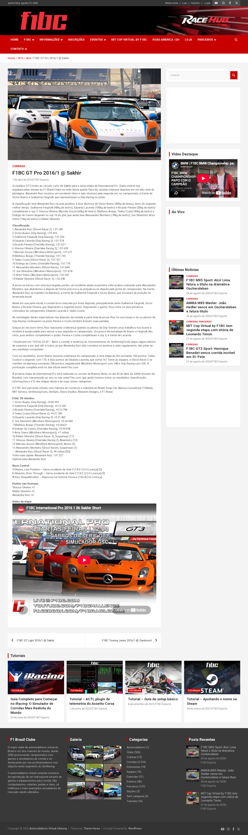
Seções (131, 791)
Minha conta (171, 3)
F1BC (27, 39)
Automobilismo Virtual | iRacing (48, 828)
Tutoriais (17, 656)
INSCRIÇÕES (76, 39)
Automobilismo (136, 747)
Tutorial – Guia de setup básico (153, 699)
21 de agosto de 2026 (198, 338)
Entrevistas (133, 767)
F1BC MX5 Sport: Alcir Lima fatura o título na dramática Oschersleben (208, 284)
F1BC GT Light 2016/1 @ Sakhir (35, 640)
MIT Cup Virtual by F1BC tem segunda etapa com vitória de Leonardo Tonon (209, 330)
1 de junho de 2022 (80, 708)
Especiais (132, 776)
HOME (15, 39)
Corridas (18, 166)
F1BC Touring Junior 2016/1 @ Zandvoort (127, 640)
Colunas (132, 757)
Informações (50, 39)
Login (207, 3)
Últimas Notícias (185, 270)
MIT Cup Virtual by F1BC (129, 39)
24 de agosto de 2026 (198, 293)
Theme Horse (92, 828)
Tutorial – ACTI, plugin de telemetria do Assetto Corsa (91, 701)
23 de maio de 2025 (22, 717)
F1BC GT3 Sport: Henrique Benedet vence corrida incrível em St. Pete (210, 352)
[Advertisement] (203, 115)
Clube (130, 752)
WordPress (135, 828)
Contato (17, 49)
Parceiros (205, 39)
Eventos (96, 39)
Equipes (131, 771)
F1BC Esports (41, 179)
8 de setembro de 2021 (141, 704)
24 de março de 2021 (199, 708)
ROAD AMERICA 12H (166, 39)
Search (233, 75)
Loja (184, 3)
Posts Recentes (202, 739)
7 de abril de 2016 (22, 179)
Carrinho (195, 3)
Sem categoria (135, 796)
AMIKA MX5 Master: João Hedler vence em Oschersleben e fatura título (211, 307)
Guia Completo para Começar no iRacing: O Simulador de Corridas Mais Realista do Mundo (34, 706)
